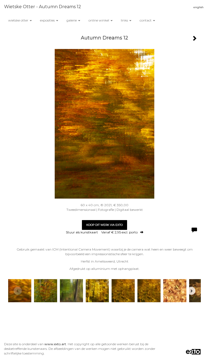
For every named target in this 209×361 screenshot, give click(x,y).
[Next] (191, 291)
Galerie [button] (72, 20)
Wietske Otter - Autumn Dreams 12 (42, 6)
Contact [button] (146, 20)
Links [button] (125, 20)
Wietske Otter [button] (18, 20)
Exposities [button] (48, 20)
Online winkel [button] (99, 20)
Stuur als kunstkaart (102, 232)
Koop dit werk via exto (104, 225)
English (198, 7)
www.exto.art (55, 344)
